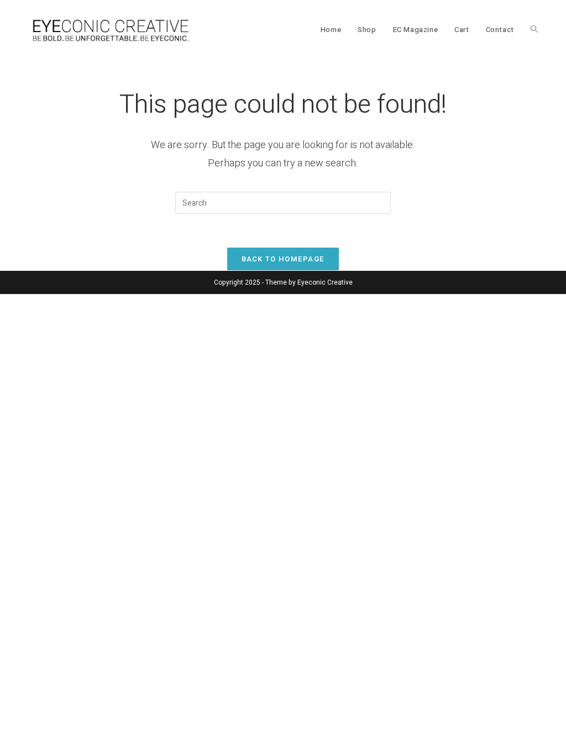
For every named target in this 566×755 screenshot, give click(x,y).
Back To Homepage (283, 259)
